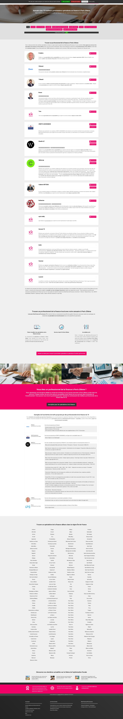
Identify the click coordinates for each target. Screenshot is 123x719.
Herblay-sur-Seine (52, 572)
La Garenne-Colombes (52, 588)
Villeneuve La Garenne (89, 631)
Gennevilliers (52, 558)
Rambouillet (89, 531)
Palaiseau (71, 593)
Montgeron (71, 546)
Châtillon (33, 600)
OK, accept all (66, 1)
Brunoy (33, 579)
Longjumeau (52, 641)
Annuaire (27, 705)
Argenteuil (34, 539)
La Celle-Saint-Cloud (52, 586)
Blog (26, 713)
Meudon (70, 534)
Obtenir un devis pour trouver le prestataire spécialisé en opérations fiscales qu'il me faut (61, 353)
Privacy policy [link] (92, 1)
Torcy (89, 607)
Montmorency (71, 553)
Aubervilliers (33, 546)
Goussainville (52, 567)
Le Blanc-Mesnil (52, 593)
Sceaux (89, 586)
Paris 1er (71, 624)
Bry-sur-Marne (34, 581)
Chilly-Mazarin (34, 615)
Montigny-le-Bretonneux (71, 548)
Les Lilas (52, 619)
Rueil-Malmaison (89, 543)
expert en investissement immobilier (54, 29)
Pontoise (71, 655)
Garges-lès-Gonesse (52, 555)
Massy (52, 655)
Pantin (70, 596)
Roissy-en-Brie (89, 536)
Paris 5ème (70, 634)
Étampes (52, 534)
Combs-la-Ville (34, 629)
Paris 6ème (70, 636)
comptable (48, 27)
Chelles (33, 607)
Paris (71, 598)
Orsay (71, 586)
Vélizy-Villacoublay (89, 619)
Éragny (52, 529)
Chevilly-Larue (34, 612)
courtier (81, 27)
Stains (89, 596)
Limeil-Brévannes (52, 634)
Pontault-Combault (71, 653)
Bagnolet (33, 553)
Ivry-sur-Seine (52, 579)
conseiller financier (74, 27)
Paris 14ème (70, 610)
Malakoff (52, 648)
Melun (71, 531)
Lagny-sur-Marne (52, 591)
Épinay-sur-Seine (33, 660)
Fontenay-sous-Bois (52, 543)
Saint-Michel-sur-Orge (89, 567)
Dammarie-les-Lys (33, 645)
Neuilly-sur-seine (70, 572)
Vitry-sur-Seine (89, 655)
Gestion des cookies (29, 711)
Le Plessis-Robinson (52, 607)
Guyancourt (52, 569)
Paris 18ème (70, 619)
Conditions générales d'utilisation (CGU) (32, 708)
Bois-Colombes (33, 560)
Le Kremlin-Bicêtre (52, 600)
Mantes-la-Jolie (52, 650)
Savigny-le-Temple (89, 581)
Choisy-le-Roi (33, 617)
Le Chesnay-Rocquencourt (52, 598)
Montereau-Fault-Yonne (71, 541)
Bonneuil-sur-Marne (34, 567)
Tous (28, 27)
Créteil (33, 643)
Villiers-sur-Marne (89, 648)
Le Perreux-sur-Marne (52, 605)
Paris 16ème (70, 615)
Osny (71, 588)
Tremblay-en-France (89, 612)
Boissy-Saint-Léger (34, 562)
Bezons (33, 555)
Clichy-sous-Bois (33, 624)
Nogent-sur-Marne (71, 574)
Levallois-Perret (52, 629)
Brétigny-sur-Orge (33, 574)
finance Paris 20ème (53, 710)
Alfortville (34, 531)
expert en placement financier (70, 29)
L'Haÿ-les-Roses (52, 631)
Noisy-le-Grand (71, 579)
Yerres (89, 657)
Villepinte (89, 641)
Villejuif (89, 626)
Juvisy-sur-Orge (52, 584)
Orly (71, 584)
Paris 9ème (70, 643)
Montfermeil (70, 543)
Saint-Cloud (89, 546)
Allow (67, 32)
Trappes (89, 610)
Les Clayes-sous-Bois (52, 617)
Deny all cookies (76, 1)
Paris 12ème (70, 605)
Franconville (52, 546)
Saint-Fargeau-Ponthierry (89, 555)
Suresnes (89, 600)
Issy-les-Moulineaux (52, 577)
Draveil (33, 653)
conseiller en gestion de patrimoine (60, 27)
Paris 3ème (70, 629)
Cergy (33, 588)
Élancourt (34, 657)
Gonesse (52, 565)
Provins (70, 657)
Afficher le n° (93, 144)
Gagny (52, 550)
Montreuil (71, 555)
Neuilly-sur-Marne (70, 569)
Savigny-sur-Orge (89, 584)
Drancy (33, 650)
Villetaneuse (89, 643)
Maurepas (52, 657)
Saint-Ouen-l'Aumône (89, 569)
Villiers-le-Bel (89, 645)
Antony (33, 534)
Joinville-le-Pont (52, 581)
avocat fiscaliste (40, 27)
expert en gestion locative (90, 27)
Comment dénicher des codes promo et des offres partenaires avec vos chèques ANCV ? (39, 677)
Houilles (52, 574)
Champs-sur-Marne (34, 593)
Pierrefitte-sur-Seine (71, 645)
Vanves (89, 617)
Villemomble (89, 629)
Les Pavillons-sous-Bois (52, 624)
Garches (52, 553)
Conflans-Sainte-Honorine (33, 631)
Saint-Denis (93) (89, 550)
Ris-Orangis (89, 534)
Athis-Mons (33, 543)
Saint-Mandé (89, 562)
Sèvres (89, 591)
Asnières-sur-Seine (34, 541)
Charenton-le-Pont (33, 596)
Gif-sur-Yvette (52, 562)
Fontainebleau (52, 539)
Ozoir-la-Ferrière (70, 591)
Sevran (89, 588)
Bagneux (33, 550)
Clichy (33, 622)
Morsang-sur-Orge (71, 560)
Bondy (33, 565)
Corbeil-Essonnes (33, 634)
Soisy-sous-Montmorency (89, 593)
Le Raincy (52, 615)
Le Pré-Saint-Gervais (52, 612)
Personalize (85, 1)
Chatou (33, 603)
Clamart (33, 619)
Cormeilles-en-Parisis (33, 636)
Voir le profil (93, 53)
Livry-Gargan (52, 636)
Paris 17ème (70, 617)
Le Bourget (52, 596)
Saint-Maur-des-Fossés (89, 565)
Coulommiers (33, 638)
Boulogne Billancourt (33, 569)
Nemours (71, 565)
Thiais (89, 605)
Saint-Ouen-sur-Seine (89, 572)
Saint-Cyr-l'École (89, 548)
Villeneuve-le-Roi (89, 634)
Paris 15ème (70, 612)
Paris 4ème (70, 631)
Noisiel (70, 577)
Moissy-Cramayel (70, 539)
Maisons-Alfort (52, 643)
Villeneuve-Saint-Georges (89, 636)
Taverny (89, 603)
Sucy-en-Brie (89, 598)
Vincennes (89, 650)
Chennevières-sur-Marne (34, 610)
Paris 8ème (70, 641)
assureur (33, 27)
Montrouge (71, 558)
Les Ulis (52, 626)
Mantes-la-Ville (52, 653)
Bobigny (33, 558)
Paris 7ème (70, 638)
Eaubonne (34, 655)
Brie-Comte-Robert (34, 577)
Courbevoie (33, 641)
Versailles (89, 622)
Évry (52, 536)
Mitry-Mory (71, 536)
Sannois (89, 574)
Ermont (52, 531)
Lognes (52, 638)
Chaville (33, 605)
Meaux (70, 529)
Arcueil (33, 536)
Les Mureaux (52, 622)
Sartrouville (89, 579)
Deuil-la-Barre (33, 648)
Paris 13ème (70, 607)
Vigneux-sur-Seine (89, 624)
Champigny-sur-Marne (33, 591)
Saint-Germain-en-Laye (89, 558)
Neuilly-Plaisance (70, 567)
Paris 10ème (70, 600)
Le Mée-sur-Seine (52, 603)
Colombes (34, 626)
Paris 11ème (70, 603)
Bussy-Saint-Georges (33, 584)
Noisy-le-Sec (70, 581)
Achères (33, 529)
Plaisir (71, 648)
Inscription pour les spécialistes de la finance (61, 404)
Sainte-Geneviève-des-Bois (89, 553)
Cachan (33, 586)
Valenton (89, 615)
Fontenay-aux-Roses (52, 541)
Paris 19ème (70, 622)
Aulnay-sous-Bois (33, 548)
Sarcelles (89, 577)
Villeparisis (89, 638)
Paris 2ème (70, 626)
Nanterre (71, 562)
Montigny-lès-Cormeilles (71, 550)
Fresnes (52, 548)
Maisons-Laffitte (52, 645)
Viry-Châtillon (89, 653)
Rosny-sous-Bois (89, 541)
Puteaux (89, 529)
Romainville (89, 539)
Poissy (70, 650)
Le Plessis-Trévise (52, 610)
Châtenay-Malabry (33, 598)
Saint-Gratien (89, 560)
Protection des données (29, 710)
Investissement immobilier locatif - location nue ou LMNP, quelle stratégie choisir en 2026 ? (89, 677)
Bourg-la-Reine (34, 572)
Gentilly (52, 560)
